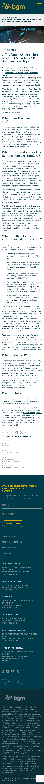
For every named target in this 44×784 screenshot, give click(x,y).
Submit (10, 523)
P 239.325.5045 (10, 607)
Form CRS (6, 553)
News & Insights (9, 18)
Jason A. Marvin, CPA (10, 453)
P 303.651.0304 (10, 623)
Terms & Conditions (12, 542)
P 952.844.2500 (10, 574)
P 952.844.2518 (10, 590)
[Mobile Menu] (39, 4)
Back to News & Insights (18, 436)
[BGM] (15, 703)
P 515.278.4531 (10, 641)
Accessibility (9, 547)
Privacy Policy (9, 536)
